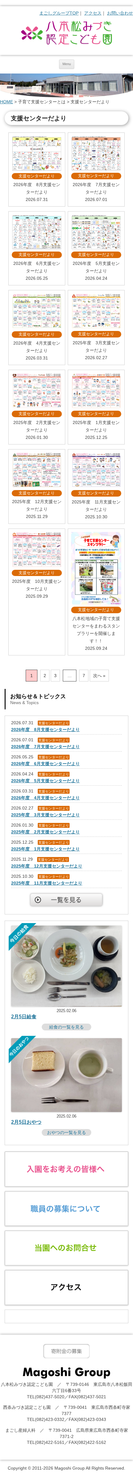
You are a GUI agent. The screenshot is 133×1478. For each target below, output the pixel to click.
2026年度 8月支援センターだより (45, 729)
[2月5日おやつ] (66, 1110)
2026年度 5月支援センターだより (45, 780)
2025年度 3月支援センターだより (45, 814)
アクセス (92, 13)
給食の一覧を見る (66, 1027)
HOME (6, 101)
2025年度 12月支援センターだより (46, 866)
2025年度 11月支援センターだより (46, 883)
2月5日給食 (23, 1016)
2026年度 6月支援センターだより (45, 763)
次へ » (99, 675)
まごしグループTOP (59, 13)
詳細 (37, 169)
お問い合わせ (120, 13)
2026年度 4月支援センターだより (45, 797)
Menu (66, 64)
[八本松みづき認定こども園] (66, 33)
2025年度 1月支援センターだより (45, 848)
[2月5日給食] (66, 1004)
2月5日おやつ (26, 1122)
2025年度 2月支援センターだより (45, 831)
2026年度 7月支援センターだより (45, 746)
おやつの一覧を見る (66, 1132)
